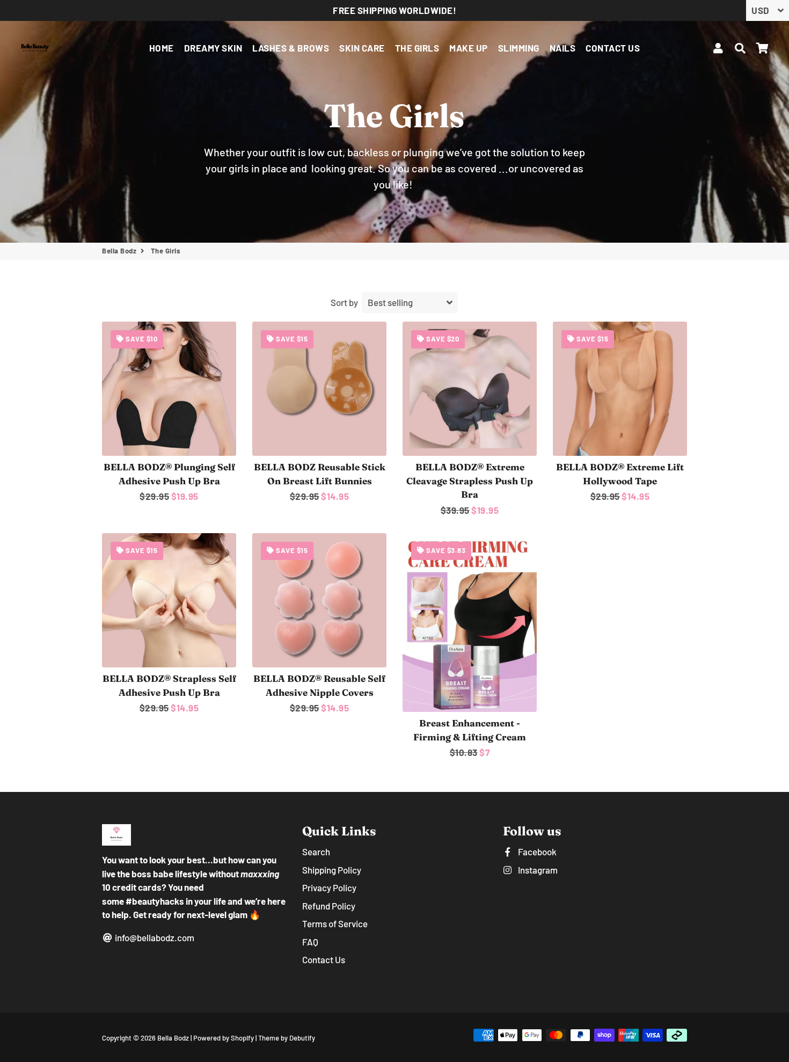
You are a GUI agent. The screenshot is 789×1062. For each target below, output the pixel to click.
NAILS (563, 47)
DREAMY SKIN (213, 47)
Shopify (242, 1038)
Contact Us (323, 959)
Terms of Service (335, 923)
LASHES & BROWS (290, 47)
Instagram (537, 869)
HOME (161, 47)
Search (316, 851)
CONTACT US (613, 47)
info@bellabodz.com (153, 937)
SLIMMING (518, 47)
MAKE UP (468, 47)
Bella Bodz (119, 250)
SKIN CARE (362, 47)
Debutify (302, 1038)
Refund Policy (328, 905)
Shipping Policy (331, 869)
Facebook (536, 851)
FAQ (310, 941)
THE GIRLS (417, 47)
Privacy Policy (329, 887)
